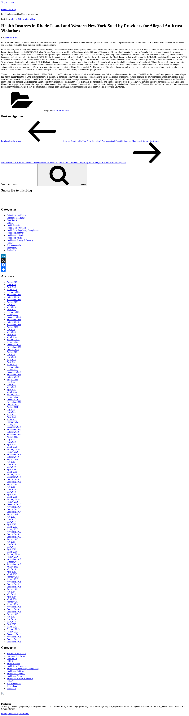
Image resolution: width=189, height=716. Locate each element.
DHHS (10, 223)
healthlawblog (29, 19)
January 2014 (12, 604)
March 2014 (12, 599)
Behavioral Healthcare (16, 215)
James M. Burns (11, 37)
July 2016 (11, 542)
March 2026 (12, 289)
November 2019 (14, 454)
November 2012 (14, 637)
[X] (94, 260)
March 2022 (12, 392)
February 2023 (13, 367)
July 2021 (11, 409)
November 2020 (14, 429)
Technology (12, 248)
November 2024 (14, 319)
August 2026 (12, 282)
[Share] (94, 269)
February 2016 (13, 554)
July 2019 (11, 462)
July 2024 (11, 329)
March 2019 (12, 472)
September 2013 (14, 612)
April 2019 (11, 469)
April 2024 (11, 334)
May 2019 (11, 467)
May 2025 (11, 307)
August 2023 (12, 352)
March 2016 (12, 552)
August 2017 (12, 514)
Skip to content (7, 2)
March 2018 (12, 497)
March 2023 (12, 364)
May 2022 (11, 387)
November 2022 (14, 374)
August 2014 (12, 589)
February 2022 (13, 394)
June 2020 (11, 442)
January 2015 (12, 579)
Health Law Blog (8, 9)
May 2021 (11, 414)
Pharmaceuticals (14, 245)
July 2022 (11, 382)
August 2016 (12, 539)
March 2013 (12, 627)
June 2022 (11, 384)
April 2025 (11, 309)
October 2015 (13, 562)
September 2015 (14, 564)
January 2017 (12, 529)
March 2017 (12, 527)
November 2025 (14, 294)
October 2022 (13, 377)
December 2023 (14, 344)
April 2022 (11, 389)
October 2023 (13, 349)
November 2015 (14, 559)
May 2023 (11, 359)
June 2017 (11, 519)
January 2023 (12, 369)
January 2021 (12, 424)
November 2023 (14, 347)
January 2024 (12, 342)
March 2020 (12, 447)
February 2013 (13, 629)
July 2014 (11, 592)
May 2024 (11, 332)
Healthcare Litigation (16, 235)
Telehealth (11, 250)
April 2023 (11, 362)
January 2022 (12, 397)
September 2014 (14, 587)
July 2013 (11, 617)
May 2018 (11, 492)
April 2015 (11, 572)
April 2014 (11, 597)
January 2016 (12, 557)
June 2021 (11, 412)
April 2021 (11, 417)
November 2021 (14, 402)
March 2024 (12, 337)
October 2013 (13, 609)
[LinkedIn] (94, 256)
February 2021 (13, 422)
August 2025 (12, 302)
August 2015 (12, 567)
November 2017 (14, 507)
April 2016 (11, 549)
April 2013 (11, 624)
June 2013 (11, 619)
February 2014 (13, 602)
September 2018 (14, 482)
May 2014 (11, 594)
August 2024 (12, 327)
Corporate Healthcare (16, 218)
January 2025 (12, 314)
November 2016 (14, 532)
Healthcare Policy (14, 238)
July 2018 (11, 487)
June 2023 (11, 357)
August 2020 (12, 437)
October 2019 (13, 457)
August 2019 (12, 459)
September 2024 (14, 324)
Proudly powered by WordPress (15, 713)
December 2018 (14, 477)
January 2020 (12, 452)
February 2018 (13, 499)
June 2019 (11, 464)
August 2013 (12, 614)
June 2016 (11, 544)
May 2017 (11, 522)
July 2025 (11, 304)
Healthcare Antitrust (60, 110)
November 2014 (14, 582)
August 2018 (12, 484)
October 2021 (13, 404)
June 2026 (11, 284)
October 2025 (13, 297)
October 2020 (13, 432)
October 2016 (13, 534)
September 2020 (14, 434)
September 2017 (14, 512)
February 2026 (13, 292)
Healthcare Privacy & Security (20, 240)
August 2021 (12, 407)
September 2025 (14, 299)
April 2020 (11, 444)
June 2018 (11, 489)
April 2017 (11, 524)
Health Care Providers (16, 228)
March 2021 (12, 419)
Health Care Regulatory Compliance (22, 230)
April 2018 (11, 494)
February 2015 (13, 577)
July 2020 (11, 439)
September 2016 (14, 537)
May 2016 (11, 547)
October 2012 (13, 639)
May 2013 (11, 622)
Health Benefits (13, 225)
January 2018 (12, 502)
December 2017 (14, 504)
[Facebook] (94, 265)
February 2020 (13, 449)
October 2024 (13, 322)
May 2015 (11, 569)
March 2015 (12, 574)
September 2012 (14, 642)
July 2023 (11, 354)
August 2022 (12, 379)
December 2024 (14, 317)
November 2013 (14, 607)
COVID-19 (12, 220)
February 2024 (13, 339)
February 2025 (13, 312)
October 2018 (13, 479)
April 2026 (11, 287)
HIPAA (10, 243)
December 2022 (14, 372)
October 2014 (13, 584)
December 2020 (14, 427)
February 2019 (13, 474)
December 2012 (14, 634)
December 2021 (14, 399)
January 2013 (12, 632)
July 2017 (11, 517)
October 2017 (13, 509)
